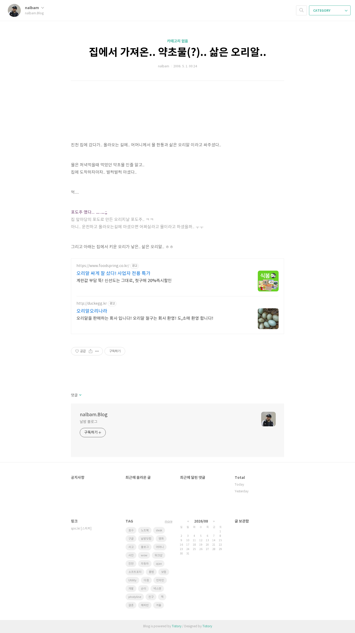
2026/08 (201, 521)
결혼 (131, 605)
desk (159, 530)
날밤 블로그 (88, 422)
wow (144, 555)
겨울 (158, 605)
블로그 (145, 547)
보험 (163, 572)
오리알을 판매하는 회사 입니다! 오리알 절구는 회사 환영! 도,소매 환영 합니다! (144, 318)
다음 (146, 580)
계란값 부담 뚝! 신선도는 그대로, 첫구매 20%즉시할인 (124, 280)
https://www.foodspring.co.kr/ (102, 266)
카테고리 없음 (177, 41)
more (168, 521)
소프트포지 (134, 572)
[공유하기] (90, 351)
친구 (151, 597)
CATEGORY (322, 10)
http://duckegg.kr (91, 304)
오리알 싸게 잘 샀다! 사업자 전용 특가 (113, 273)
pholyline (134, 597)
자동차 (145, 563)
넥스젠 (157, 588)
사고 (131, 547)
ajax (159, 563)
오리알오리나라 (91, 311)
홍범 (151, 572)
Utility (132, 580)
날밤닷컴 (146, 538)
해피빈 (145, 605)
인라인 (160, 580)
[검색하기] (301, 10)
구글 (131, 538)
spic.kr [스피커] (81, 528)
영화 (161, 538)
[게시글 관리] (97, 351)
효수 (131, 530)
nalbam (32, 8)
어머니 (160, 547)
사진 (131, 555)
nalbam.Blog (94, 414)
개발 (131, 588)
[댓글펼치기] (79, 395)
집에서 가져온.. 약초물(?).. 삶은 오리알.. (177, 52)
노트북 (145, 530)
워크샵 (158, 555)
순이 (143, 588)
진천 (131, 563)
